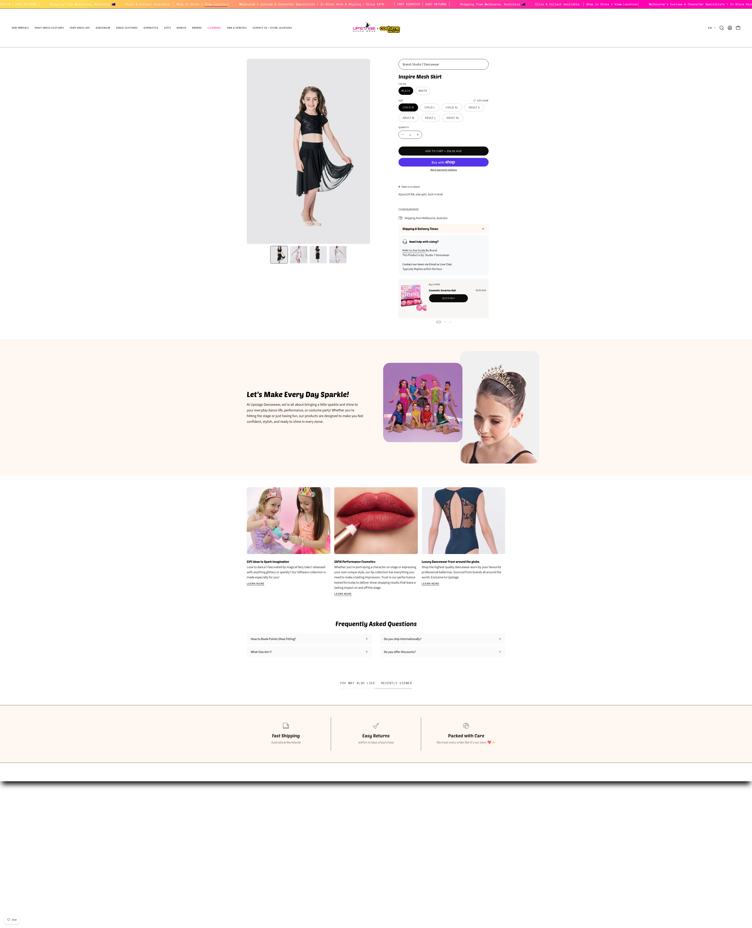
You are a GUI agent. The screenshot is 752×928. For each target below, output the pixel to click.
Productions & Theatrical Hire (355, 824)
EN (710, 28)
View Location (261, 4)
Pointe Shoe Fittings (260, 810)
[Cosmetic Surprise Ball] (414, 299)
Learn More (255, 583)
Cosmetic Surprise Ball (442, 290)
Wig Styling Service (348, 830)
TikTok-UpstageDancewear (265, 844)
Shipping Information (438, 803)
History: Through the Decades (355, 803)
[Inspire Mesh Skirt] (279, 254)
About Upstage (257, 830)
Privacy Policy (433, 824)
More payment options (443, 169)
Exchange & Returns (437, 810)
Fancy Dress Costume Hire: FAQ (356, 810)
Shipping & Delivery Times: (420, 229)
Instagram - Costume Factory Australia (361, 837)
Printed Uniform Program (264, 817)
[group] (376, 541)
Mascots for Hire (346, 817)
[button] (80, 28)
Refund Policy (433, 817)
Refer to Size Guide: (414, 250)
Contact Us (431, 837)
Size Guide (254, 803)
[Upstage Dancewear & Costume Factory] (376, 28)
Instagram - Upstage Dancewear (268, 837)
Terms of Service (435, 830)
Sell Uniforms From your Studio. (268, 824)
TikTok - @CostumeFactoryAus (356, 844)
